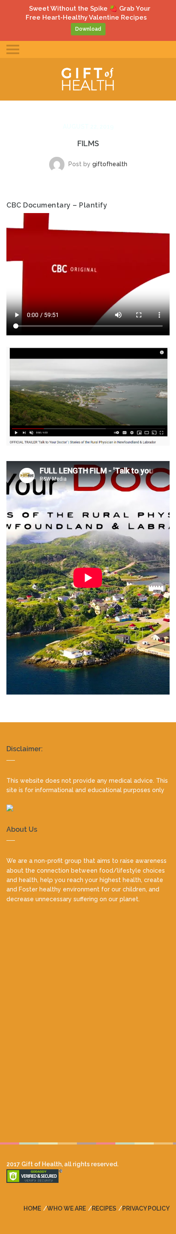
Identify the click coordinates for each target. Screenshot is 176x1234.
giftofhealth (109, 164)
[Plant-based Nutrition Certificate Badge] (88, 807)
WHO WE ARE (66, 1208)
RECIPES (104, 1208)
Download (88, 29)
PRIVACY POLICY (146, 1208)
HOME (32, 1208)
